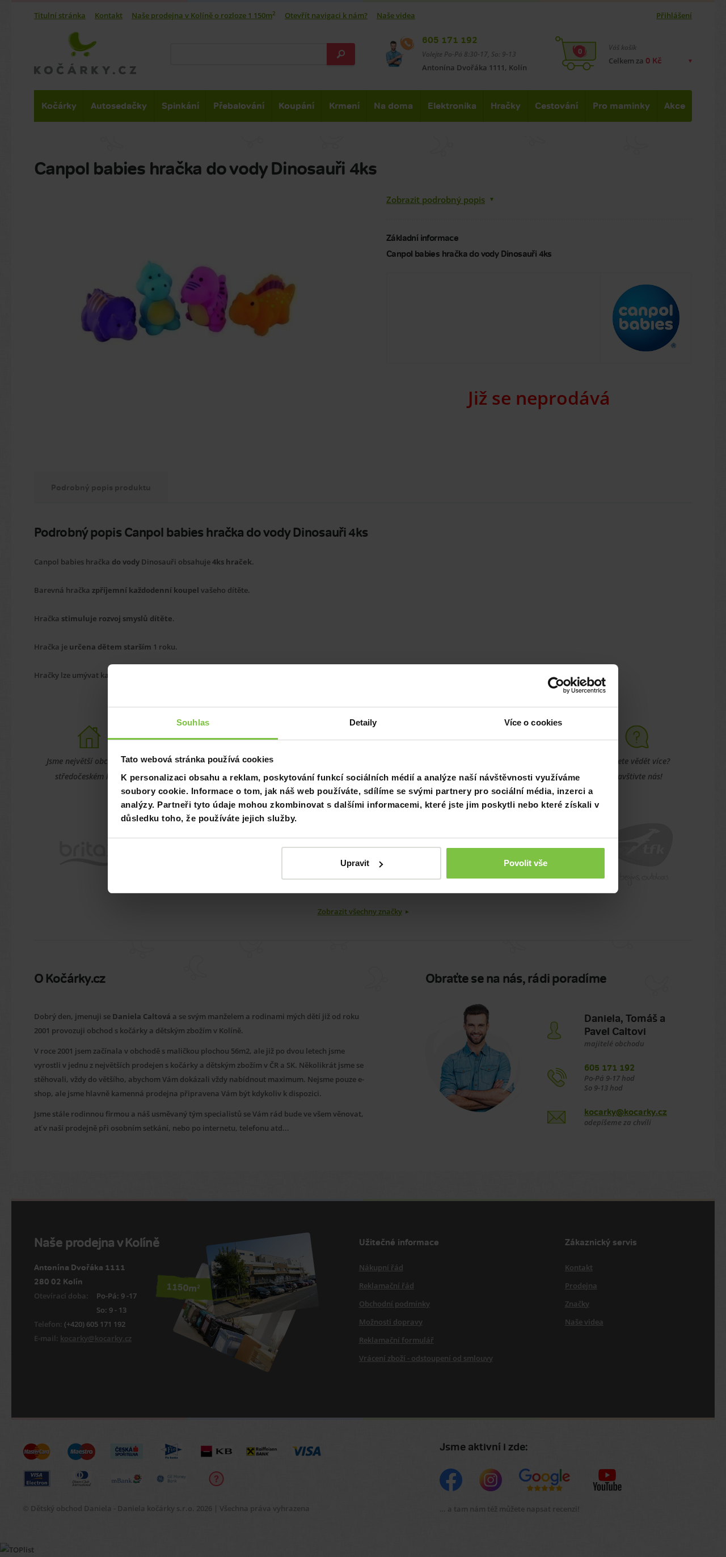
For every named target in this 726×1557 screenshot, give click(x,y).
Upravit (354, 863)
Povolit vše (525, 863)
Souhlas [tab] (192, 722)
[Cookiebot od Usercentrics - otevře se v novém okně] (556, 685)
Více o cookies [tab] (533, 722)
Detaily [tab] (363, 722)
